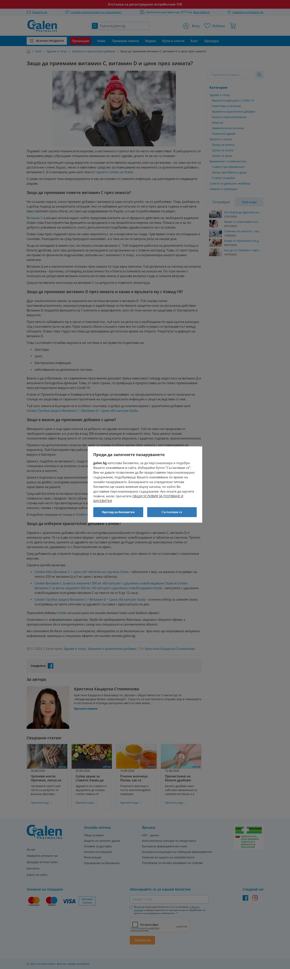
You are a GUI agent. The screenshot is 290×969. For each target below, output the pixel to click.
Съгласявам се (172, 512)
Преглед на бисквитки (118, 512)
